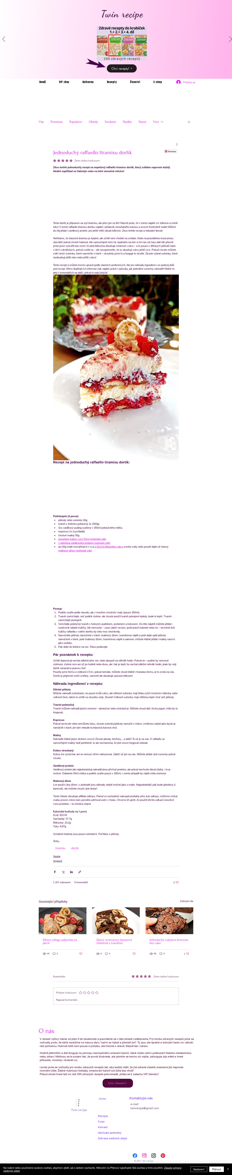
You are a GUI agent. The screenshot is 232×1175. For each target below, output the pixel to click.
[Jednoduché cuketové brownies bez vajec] (169, 920)
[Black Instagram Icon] (154, 1156)
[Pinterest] (163, 1156)
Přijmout (216, 1169)
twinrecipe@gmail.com (144, 1108)
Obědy (93, 122)
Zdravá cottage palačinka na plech (60, 941)
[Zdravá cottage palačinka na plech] (62, 920)
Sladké (127, 122)
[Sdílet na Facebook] (54, 872)
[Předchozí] (3, 39)
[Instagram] (144, 1156)
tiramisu (60, 848)
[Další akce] (177, 144)
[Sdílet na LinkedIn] (71, 872)
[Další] (230, 39)
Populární (75, 122)
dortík (75, 848)
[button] (189, 121)
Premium (57, 122)
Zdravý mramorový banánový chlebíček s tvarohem (114, 941)
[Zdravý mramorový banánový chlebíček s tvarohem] (116, 920)
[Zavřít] (228, 1169)
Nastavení (198, 1169)
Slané (142, 122)
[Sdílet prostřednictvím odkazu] (79, 872)
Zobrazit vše (186, 901)
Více (156, 122)
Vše (41, 122)
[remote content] (116, 197)
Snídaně (110, 122)
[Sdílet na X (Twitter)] (63, 872)
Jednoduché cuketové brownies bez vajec (169, 941)
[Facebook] (135, 1156)
